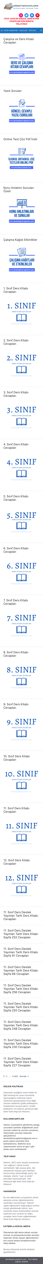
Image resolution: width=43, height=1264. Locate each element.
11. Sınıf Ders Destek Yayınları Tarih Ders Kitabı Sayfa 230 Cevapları (20, 1043)
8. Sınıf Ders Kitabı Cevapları (15, 654)
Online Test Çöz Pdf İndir (20, 139)
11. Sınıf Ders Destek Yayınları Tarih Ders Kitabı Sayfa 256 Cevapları (20, 989)
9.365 (15, 1076)
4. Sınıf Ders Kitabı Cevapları (15, 446)
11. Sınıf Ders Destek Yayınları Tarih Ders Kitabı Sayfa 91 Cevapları (20, 952)
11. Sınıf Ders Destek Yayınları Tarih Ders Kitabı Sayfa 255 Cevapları (20, 1007)
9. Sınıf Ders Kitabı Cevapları (15, 706)
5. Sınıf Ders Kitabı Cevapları (15, 498)
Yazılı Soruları (12, 91)
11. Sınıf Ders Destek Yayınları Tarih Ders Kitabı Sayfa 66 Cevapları (20, 970)
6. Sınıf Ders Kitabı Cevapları (15, 550)
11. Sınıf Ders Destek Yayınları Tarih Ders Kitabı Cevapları (20, 916)
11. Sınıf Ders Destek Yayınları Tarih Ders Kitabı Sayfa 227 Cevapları (20, 1062)
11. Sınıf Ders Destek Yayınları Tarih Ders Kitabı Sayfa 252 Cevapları (20, 934)
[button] (41, 30)
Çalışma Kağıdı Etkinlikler (20, 239)
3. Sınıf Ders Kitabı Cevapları (15, 394)
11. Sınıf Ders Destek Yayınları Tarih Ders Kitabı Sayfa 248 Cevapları (20, 1025)
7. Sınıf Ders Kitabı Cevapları (15, 602)
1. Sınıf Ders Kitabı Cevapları (15, 290)
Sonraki (24, 1076)
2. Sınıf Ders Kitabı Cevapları (15, 342)
